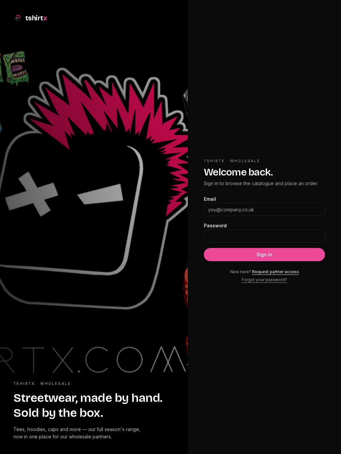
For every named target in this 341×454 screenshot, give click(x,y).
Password (215, 225)
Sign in (264, 254)
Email (210, 199)
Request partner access (275, 271)
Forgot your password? (264, 279)
